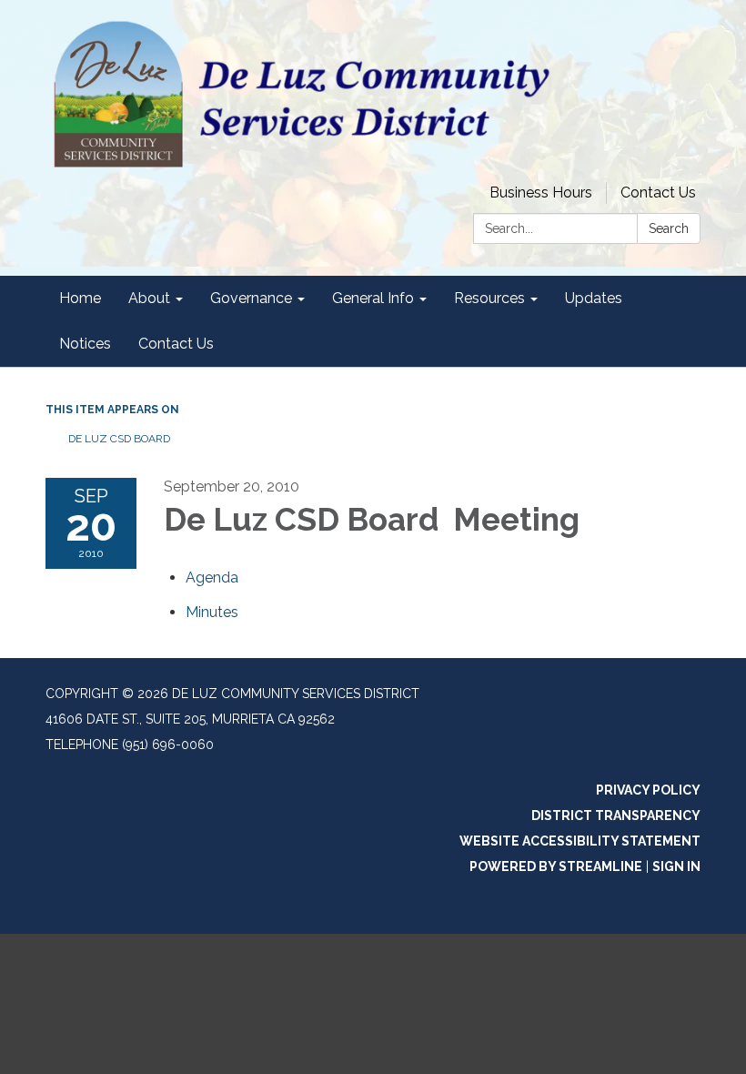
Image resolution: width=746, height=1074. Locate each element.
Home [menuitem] (80, 298)
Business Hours (540, 192)
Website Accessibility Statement (580, 841)
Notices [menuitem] (85, 343)
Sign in (676, 866)
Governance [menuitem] (251, 298)
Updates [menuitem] (593, 298)
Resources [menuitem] (489, 298)
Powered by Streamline (555, 866)
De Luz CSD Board (120, 438)
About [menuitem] (149, 298)
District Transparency (616, 815)
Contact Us (658, 192)
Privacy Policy (648, 790)
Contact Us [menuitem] (176, 343)
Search (669, 228)
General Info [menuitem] (373, 298)
